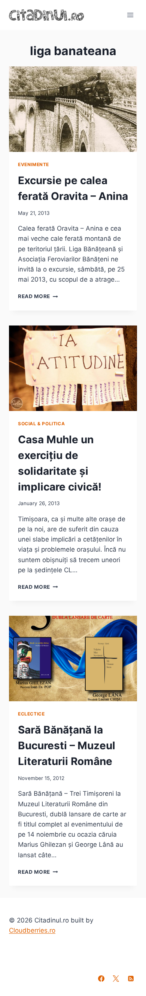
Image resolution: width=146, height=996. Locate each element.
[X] (116, 978)
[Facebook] (101, 978)
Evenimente (33, 164)
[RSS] (130, 978)
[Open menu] (130, 15)
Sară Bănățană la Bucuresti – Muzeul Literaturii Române (66, 745)
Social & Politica (41, 423)
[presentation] (73, 109)
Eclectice (31, 714)
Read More (38, 296)
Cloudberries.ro (32, 930)
